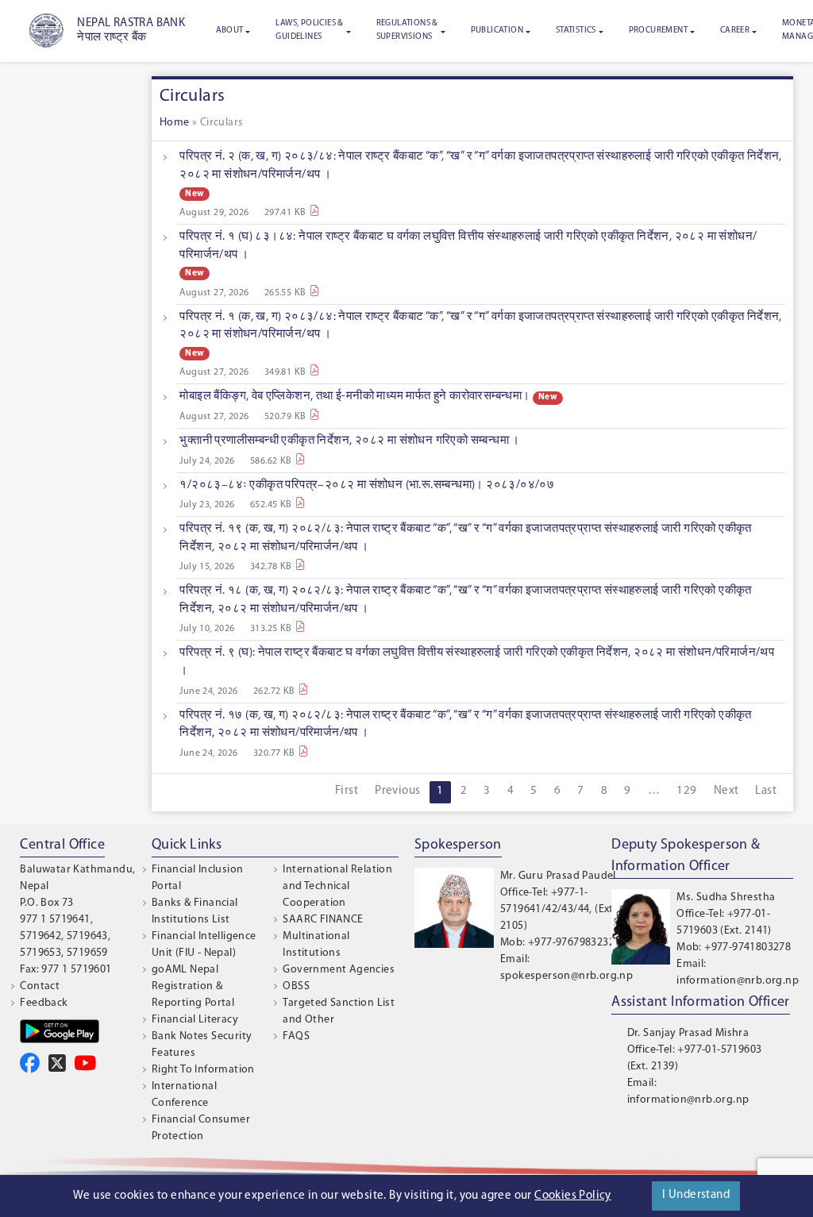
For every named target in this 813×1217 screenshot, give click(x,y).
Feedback (43, 1003)
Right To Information (203, 1070)
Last (765, 791)
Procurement (658, 30)
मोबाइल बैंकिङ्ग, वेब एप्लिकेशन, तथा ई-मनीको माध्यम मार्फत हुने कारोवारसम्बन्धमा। (354, 396)
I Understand (696, 1195)
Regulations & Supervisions (407, 30)
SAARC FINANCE (323, 920)
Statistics (576, 30)
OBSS (296, 986)
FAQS (296, 1036)
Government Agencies (339, 970)
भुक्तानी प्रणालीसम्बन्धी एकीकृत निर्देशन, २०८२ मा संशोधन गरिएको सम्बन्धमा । (349, 441)
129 (686, 791)
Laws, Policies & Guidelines (309, 30)
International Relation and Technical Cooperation (337, 886)
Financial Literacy (195, 1020)
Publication (497, 30)
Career (734, 30)
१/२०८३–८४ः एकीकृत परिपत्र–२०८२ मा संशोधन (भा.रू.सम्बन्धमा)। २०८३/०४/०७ (366, 485)
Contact (40, 986)
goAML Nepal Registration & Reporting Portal (193, 986)
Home (175, 123)
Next (726, 791)
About (230, 30)
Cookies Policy (572, 1196)
